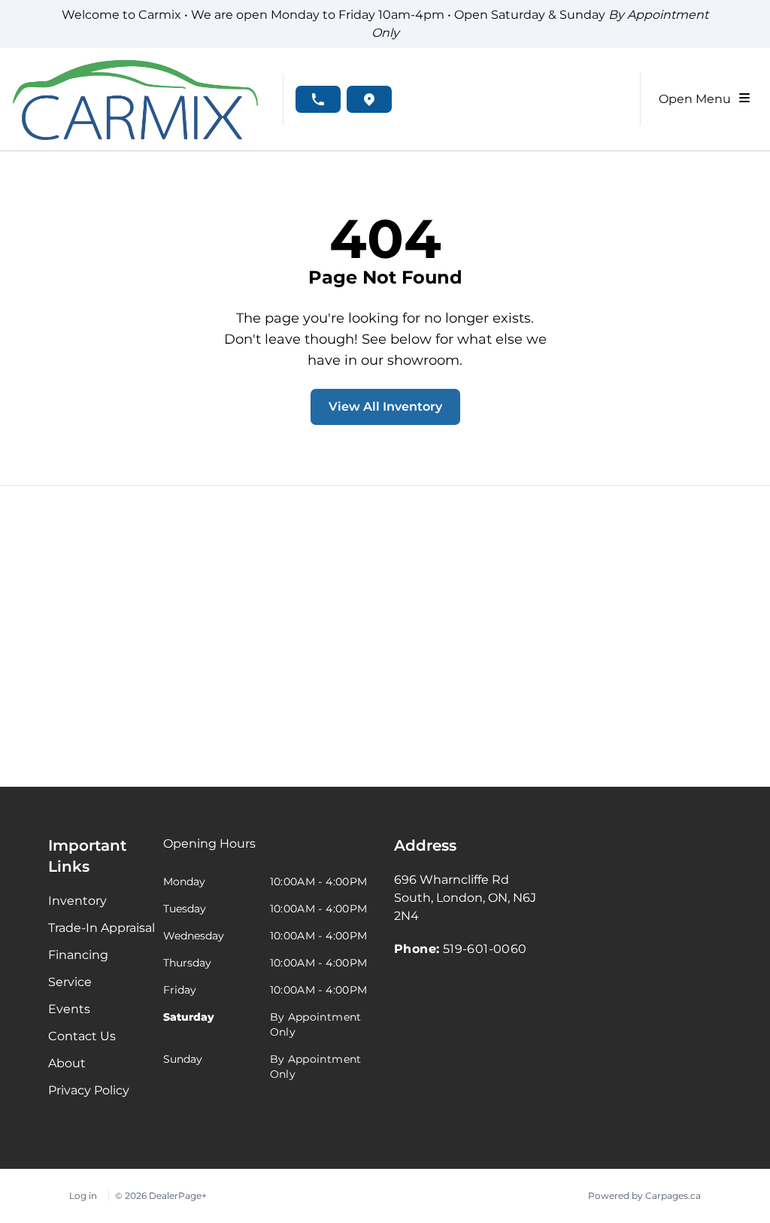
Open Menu (698, 99)
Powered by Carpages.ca (644, 1195)
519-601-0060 (485, 949)
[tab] (209, 851)
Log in (83, 1195)
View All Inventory (385, 406)
